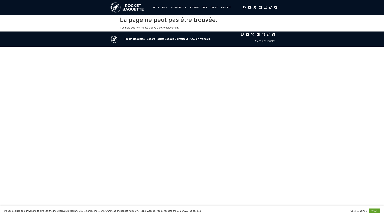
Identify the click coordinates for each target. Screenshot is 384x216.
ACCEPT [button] (374, 211)
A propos (226, 7)
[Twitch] (244, 7)
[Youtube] (249, 7)
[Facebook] (276, 7)
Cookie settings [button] (358, 211)
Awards (194, 7)
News (156, 7)
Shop (205, 7)
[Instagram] (265, 7)
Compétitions (178, 7)
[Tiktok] (270, 7)
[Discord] (260, 7)
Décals (214, 7)
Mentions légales (265, 41)
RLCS (164, 7)
